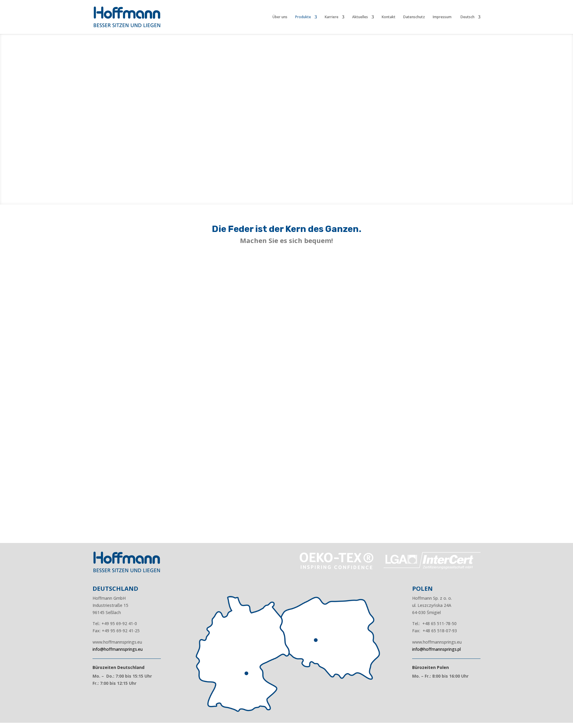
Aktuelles (360, 17)
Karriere (331, 17)
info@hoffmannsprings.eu (118, 649)
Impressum (442, 17)
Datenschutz (414, 17)
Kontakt (388, 17)
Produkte (303, 17)
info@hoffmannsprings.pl (436, 649)
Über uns (279, 17)
